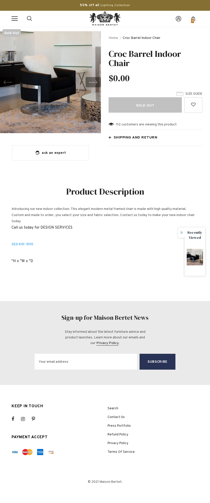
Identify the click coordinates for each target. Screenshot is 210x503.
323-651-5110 (22, 244)
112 (118, 124)
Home (113, 38)
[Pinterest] (36, 419)
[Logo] (105, 18)
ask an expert (54, 153)
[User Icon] (178, 18)
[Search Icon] (29, 18)
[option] (50, 82)
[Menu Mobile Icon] (15, 19)
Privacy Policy (107, 343)
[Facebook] (16, 419)
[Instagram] (25, 419)
